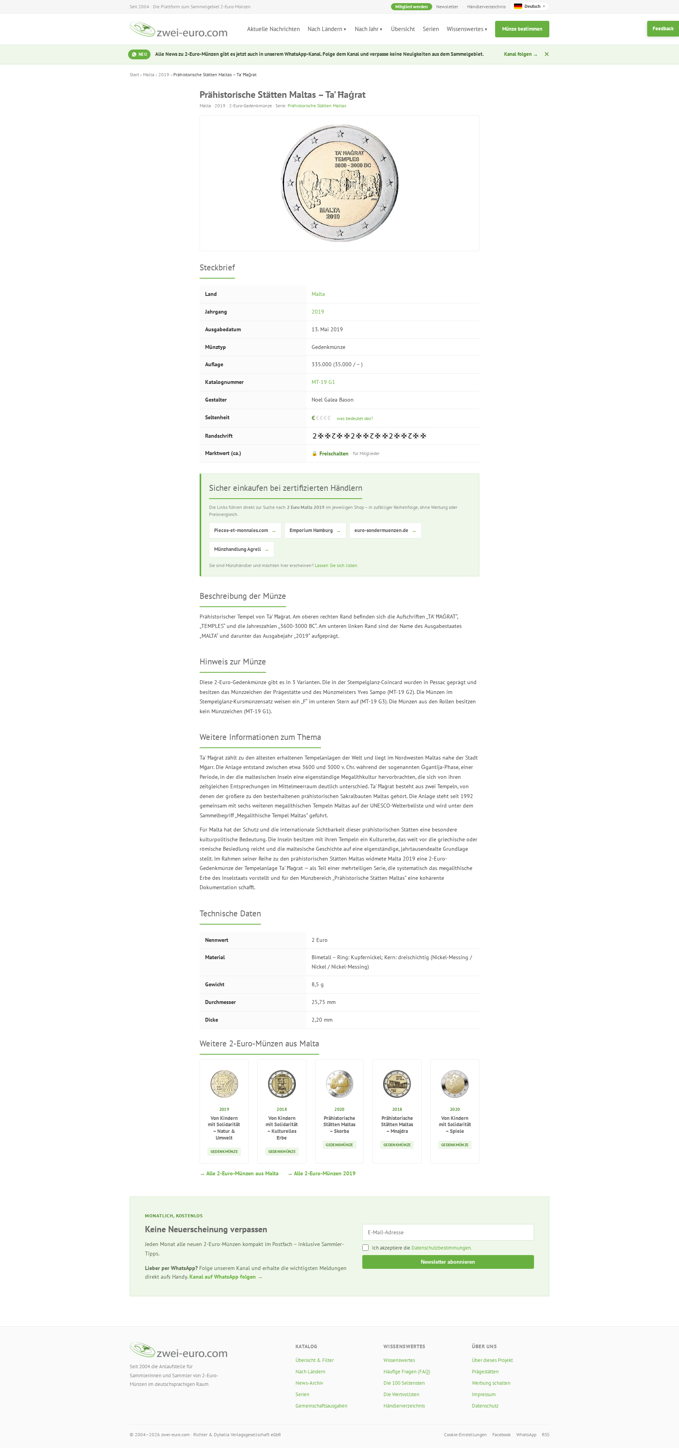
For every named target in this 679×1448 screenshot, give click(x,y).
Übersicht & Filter (314, 1360)
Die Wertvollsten (401, 1394)
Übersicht (403, 29)
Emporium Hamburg (315, 530)
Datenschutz (485, 1405)
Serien (431, 29)
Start (134, 74)
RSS (545, 1434)
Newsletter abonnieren (448, 1262)
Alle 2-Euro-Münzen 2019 (325, 1173)
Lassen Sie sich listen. (336, 565)
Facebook (501, 1434)
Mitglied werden (411, 6)
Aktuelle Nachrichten (273, 29)
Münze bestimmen (522, 29)
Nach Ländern (325, 29)
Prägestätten (485, 1371)
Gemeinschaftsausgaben (321, 1405)
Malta (148, 74)
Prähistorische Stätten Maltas (317, 105)
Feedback (663, 28)
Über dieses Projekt (492, 1360)
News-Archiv (309, 1383)
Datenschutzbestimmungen (441, 1247)
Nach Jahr (366, 29)
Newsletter (447, 6)
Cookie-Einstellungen (465, 1434)
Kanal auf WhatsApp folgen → (226, 1276)
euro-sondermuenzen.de (385, 530)
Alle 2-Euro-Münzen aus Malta (242, 1173)
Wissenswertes (465, 29)
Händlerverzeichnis (486, 6)
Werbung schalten (491, 1383)
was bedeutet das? (355, 418)
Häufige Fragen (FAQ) (407, 1371)
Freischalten (346, 453)
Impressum (484, 1394)
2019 (163, 74)
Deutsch (535, 6)
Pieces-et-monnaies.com (245, 530)
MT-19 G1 (323, 381)
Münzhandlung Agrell (241, 549)
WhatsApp (526, 1434)
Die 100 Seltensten (404, 1383)
